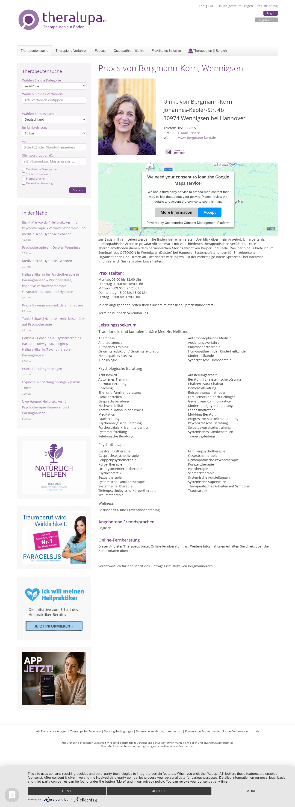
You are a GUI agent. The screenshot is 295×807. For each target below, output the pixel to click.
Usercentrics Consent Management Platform (197, 222)
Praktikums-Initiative (166, 50)
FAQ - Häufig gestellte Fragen (230, 6)
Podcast (100, 50)
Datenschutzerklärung (150, 731)
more (251, 791)
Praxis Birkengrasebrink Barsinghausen (52, 305)
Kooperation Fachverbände (202, 731)
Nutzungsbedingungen (118, 731)
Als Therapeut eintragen (51, 731)
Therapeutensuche (34, 50)
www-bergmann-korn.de (197, 137)
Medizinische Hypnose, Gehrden (47, 261)
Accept (210, 212)
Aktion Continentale (235, 731)
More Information (176, 212)
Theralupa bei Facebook (85, 731)
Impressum (175, 731)
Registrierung (267, 6)
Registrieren (266, 20)
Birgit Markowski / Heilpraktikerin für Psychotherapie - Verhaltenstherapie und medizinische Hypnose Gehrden (54, 228)
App (201, 6)
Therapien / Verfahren (72, 50)
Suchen (78, 190)
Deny (66, 791)
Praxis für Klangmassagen (42, 369)
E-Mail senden (189, 133)
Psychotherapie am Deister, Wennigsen (52, 247)
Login (270, 13)
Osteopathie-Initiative (129, 50)
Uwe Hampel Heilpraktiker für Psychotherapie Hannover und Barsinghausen (45, 407)
